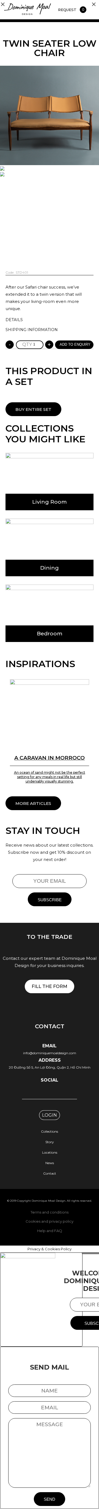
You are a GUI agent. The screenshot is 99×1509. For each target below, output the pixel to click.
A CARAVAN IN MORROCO (49, 758)
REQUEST (67, 9)
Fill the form (49, 986)
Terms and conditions (49, 1212)
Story (49, 1142)
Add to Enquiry (75, 344)
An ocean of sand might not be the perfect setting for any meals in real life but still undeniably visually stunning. (49, 776)
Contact (49, 1173)
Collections (49, 1131)
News (49, 1163)
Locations (49, 1152)
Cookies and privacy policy (49, 1221)
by (50, 481)
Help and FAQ (49, 1230)
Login (49, 1115)
